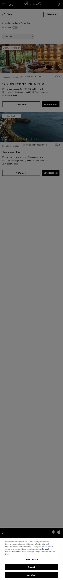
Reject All (31, 567)
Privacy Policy (47, 549)
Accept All (31, 575)
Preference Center (31, 559)
